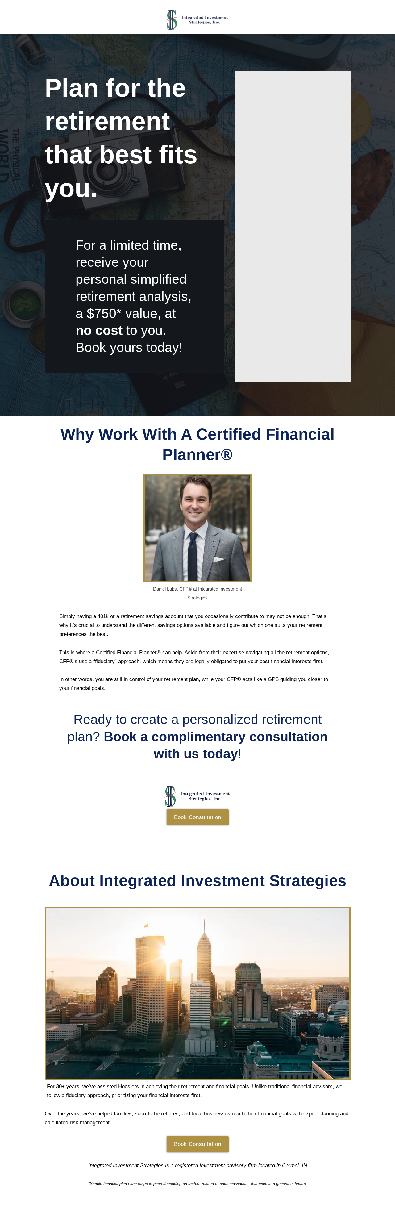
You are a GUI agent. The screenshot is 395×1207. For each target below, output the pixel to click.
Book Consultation (197, 817)
